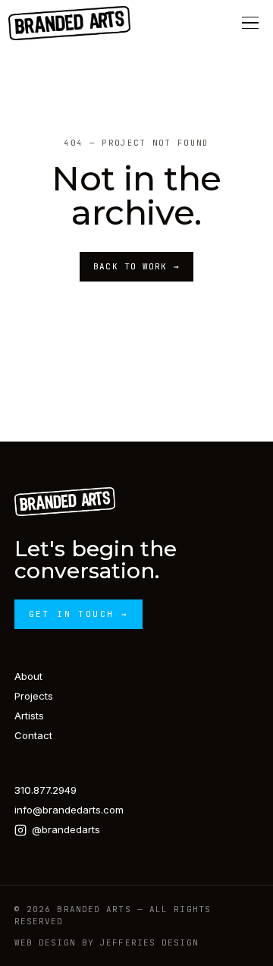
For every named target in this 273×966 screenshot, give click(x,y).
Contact (33, 735)
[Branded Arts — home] (69, 23)
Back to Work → (136, 266)
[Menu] (250, 22)
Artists (29, 716)
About (28, 676)
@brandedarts (66, 829)
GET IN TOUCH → (79, 614)
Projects (33, 696)
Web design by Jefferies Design (106, 942)
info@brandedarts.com (69, 810)
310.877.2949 (45, 790)
